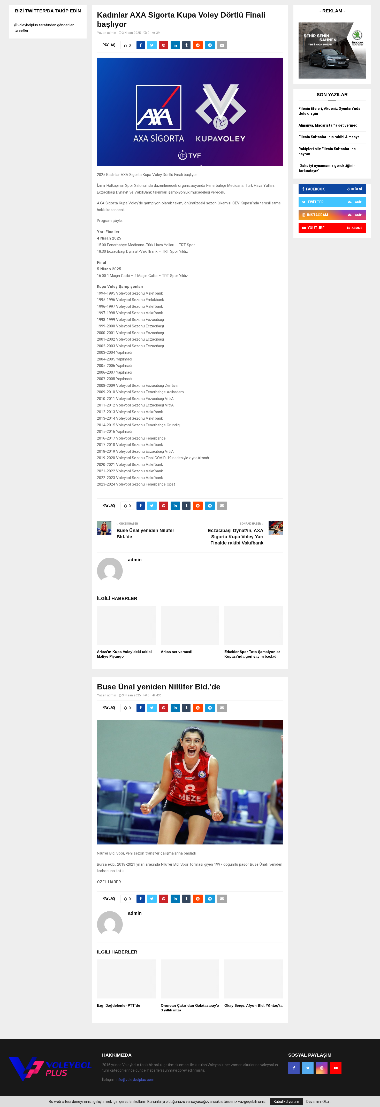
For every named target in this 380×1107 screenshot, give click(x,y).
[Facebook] (294, 1068)
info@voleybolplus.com (135, 1080)
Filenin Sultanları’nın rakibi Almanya (329, 137)
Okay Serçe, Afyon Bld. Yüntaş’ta (253, 1005)
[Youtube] (335, 1068)
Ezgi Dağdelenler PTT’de (118, 1005)
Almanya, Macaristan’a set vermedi (329, 125)
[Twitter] (308, 1068)
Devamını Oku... (318, 1101)
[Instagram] (322, 1068)
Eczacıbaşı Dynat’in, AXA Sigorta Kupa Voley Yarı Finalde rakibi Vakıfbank (235, 536)
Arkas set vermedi (176, 652)
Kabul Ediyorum (286, 1102)
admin (111, 33)
